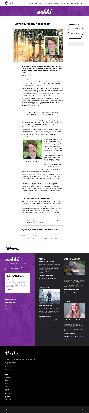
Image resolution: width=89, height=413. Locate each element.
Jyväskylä (7, 383)
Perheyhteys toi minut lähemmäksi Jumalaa (73, 337)
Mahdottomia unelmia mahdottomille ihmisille (15, 276)
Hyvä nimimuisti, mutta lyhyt (72, 277)
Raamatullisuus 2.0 (10, 302)
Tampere (7, 384)
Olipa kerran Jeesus (10, 299)
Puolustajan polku (9, 399)
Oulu (6, 382)
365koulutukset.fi (8, 397)
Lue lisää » (9, 289)
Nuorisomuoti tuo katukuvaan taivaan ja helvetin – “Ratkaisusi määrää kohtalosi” (16, 306)
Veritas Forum (8, 395)
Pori (6, 386)
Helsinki (6, 379)
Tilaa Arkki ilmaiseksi (51, 239)
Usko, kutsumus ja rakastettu (47, 275)
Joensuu (7, 389)
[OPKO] (10, 3)
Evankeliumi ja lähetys (45, 316)
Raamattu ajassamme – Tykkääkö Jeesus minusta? (48, 320)
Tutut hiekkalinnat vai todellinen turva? (73, 320)
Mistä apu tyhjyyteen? (70, 333)
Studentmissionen (9, 393)
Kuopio (6, 380)
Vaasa (6, 390)
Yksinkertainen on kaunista (46, 261)
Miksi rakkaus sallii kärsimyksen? (73, 293)
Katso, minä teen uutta (45, 305)
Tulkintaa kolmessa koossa (71, 289)
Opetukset (30, 75)
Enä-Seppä (7, 396)
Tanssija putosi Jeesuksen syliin (47, 278)
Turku (6, 387)
